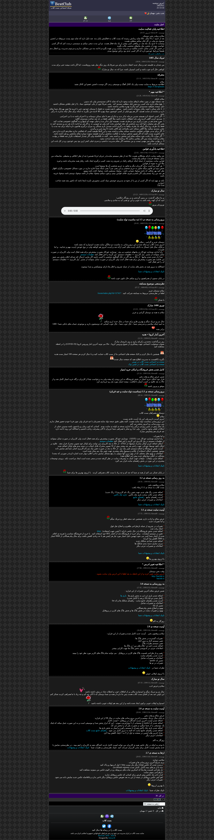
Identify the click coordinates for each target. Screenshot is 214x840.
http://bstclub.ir (158, 576)
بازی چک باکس (120, 495)
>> (156, 799)
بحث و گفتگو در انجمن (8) (156, 54)
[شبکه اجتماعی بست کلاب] (61, 8)
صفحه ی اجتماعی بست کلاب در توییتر (148, 362)
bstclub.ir (160, 578)
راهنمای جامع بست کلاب (96, 730)
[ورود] (112, 816)
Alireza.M (111, 838)
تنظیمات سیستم (87, 254)
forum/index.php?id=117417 (109, 293)
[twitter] (104, 826)
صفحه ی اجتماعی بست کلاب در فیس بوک (146, 364)
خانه (159, 808)
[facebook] (109, 826)
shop (99, 531)
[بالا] (107, 816)
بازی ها (123, 596)
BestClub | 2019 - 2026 (106, 836)
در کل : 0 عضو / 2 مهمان (150, 811)
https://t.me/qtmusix (156, 87)
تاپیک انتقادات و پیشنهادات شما (151, 271)
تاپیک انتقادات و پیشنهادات (139, 668)
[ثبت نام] (102, 816)
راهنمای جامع (138, 497)
